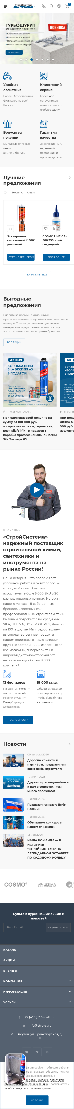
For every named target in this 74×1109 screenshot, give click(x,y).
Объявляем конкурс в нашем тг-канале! (44, 825)
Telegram (37, 1052)
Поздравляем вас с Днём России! (46, 807)
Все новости (69, 744)
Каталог (10, 949)
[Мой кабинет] (59, 6)
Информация (15, 991)
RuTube (47, 1052)
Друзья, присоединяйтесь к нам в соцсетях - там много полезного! (47, 787)
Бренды (10, 970)
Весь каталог (69, 177)
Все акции (14, 342)
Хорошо (37, 1100)
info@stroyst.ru (40, 1025)
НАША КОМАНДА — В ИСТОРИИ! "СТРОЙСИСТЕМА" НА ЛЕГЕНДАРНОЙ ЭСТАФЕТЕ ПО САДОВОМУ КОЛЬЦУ (47, 848)
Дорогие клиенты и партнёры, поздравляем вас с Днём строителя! (46, 764)
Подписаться (58, 927)
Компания (12, 981)
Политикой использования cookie (27, 1079)
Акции (9, 960)
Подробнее (56, 257)
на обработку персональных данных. (28, 1088)
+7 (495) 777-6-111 (38, 1017)
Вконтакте (26, 1052)
